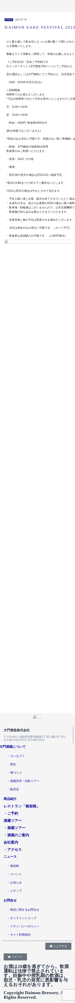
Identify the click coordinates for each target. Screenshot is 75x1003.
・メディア (14, 891)
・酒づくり (14, 772)
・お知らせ (14, 882)
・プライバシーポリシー (23, 926)
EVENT (8, 20)
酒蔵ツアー (13, 820)
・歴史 (11, 764)
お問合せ (10, 900)
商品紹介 (10, 799)
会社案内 (11, 842)
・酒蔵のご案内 (16, 835)
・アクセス (13, 849)
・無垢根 (13, 866)
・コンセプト (16, 756)
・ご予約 (11, 813)
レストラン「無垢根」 (22, 806)
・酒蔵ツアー (14, 828)
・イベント (14, 874)
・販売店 (13, 789)
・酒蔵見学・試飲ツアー (23, 781)
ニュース (10, 856)
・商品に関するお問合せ (23, 909)
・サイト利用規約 (19, 934)
